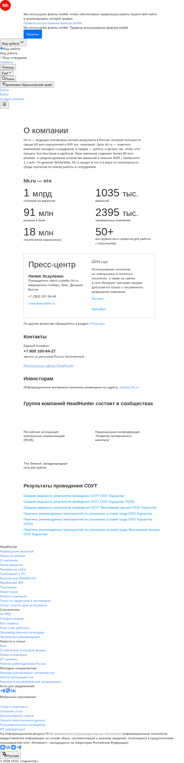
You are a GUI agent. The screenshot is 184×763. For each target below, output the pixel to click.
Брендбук (99, 309)
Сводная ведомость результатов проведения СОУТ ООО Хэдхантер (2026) (79, 501)
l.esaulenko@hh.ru (41, 303)
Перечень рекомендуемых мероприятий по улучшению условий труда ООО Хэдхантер (88, 513)
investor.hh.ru (129, 387)
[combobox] (10, 755)
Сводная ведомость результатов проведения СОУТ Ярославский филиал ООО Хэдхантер (90, 507)
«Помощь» (97, 323)
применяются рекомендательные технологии (87, 733)
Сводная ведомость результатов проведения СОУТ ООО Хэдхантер (74, 496)
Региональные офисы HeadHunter (49, 365)
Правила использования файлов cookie (99, 27)
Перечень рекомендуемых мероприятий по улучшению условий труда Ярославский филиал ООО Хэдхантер (92, 532)
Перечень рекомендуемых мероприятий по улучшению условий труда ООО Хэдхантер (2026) (88, 521)
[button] (4, 89)
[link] (8, 79)
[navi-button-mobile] (4, 105)
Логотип (97, 298)
